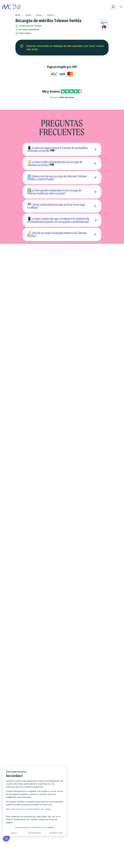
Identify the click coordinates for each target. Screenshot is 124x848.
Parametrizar (34, 832)
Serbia (39, 15)
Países (28, 15)
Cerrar (13, 832)
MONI (17, 15)
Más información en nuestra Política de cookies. (29, 809)
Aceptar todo (56, 832)
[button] (6, 838)
